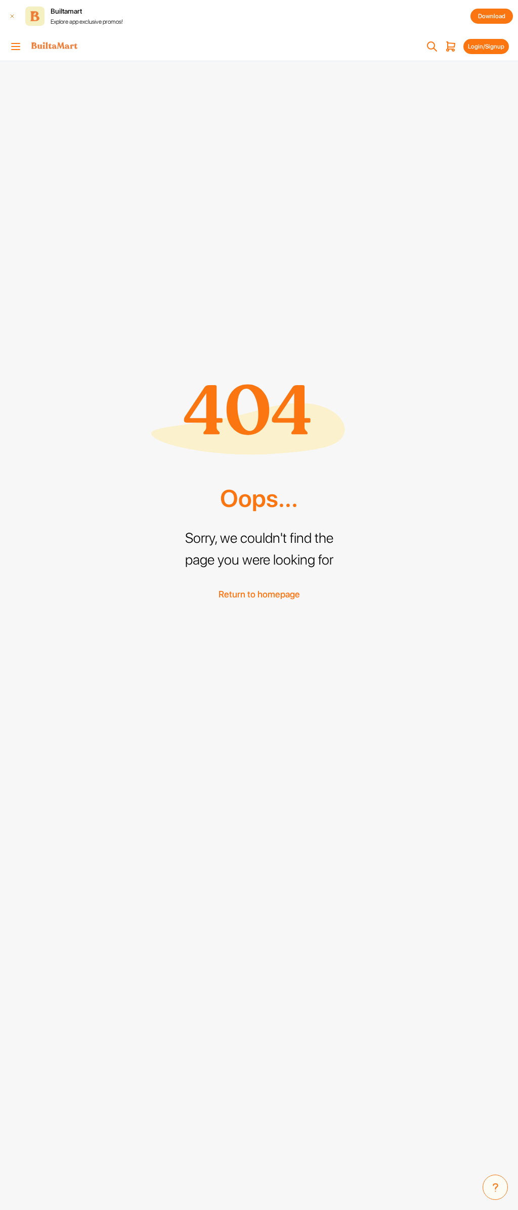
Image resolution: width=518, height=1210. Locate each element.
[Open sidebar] (15, 46)
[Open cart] (450, 46)
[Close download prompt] (12, 16)
